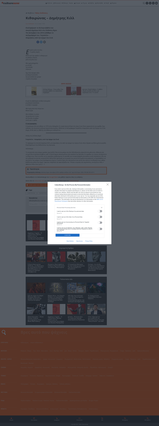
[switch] (100, 211)
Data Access (79, 241)
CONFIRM (68, 235)
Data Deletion (70, 241)
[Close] (108, 185)
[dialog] (79, 213)
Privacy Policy (89, 241)
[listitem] (79, 207)
